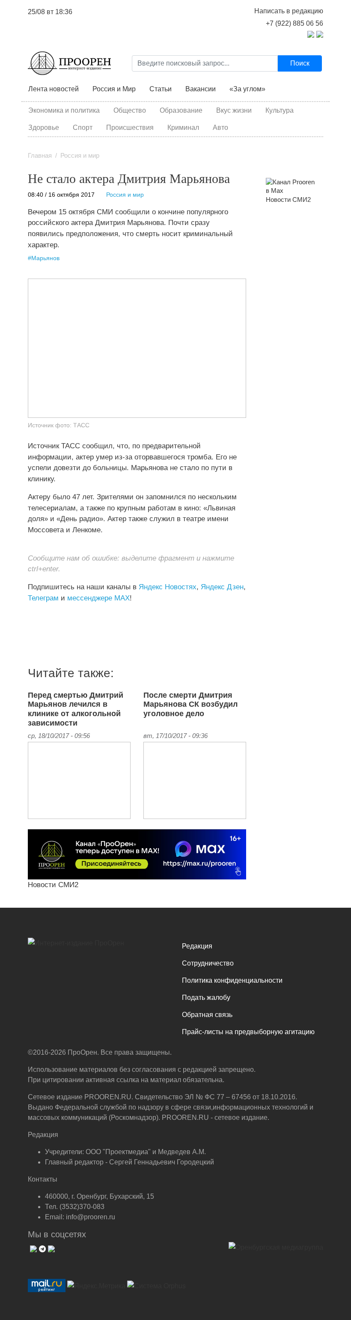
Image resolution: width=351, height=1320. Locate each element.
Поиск (299, 63)
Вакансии (200, 89)
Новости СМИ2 (53, 884)
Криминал (183, 127)
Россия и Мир (114, 89)
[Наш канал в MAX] (50, 615)
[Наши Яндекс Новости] (37, 615)
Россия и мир (79, 155)
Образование (181, 110)
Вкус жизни (234, 110)
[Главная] (69, 63)
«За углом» (247, 89)
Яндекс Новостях (167, 586)
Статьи (160, 89)
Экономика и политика (64, 110)
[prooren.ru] (98, 946)
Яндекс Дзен (222, 586)
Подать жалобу (206, 997)
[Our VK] (32, 1248)
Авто (220, 127)
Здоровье (43, 127)
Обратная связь (207, 1014)
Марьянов (45, 258)
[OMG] (276, 1250)
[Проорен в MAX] (319, 33)
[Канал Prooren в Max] (291, 186)
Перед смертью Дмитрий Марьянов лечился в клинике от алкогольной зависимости (75, 709)
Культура (279, 110)
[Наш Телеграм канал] (44, 615)
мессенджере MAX (98, 598)
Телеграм (43, 598)
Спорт (82, 127)
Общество (129, 110)
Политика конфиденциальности (232, 980)
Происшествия (130, 127)
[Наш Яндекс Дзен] (31, 615)
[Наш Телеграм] (41, 1248)
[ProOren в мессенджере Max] (137, 853)
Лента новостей (53, 89)
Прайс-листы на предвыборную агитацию (248, 1031)
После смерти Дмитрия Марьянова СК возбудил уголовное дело (190, 704)
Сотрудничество (208, 963)
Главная (40, 155)
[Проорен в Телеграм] (310, 33)
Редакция (197, 946)
